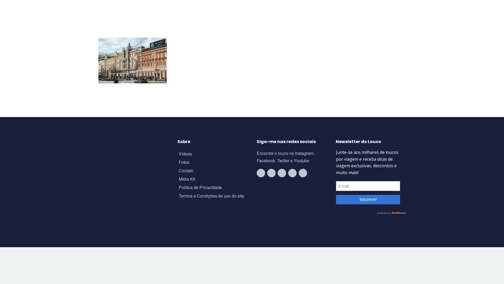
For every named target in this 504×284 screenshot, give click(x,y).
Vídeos (185, 154)
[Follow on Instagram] (271, 173)
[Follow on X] (292, 173)
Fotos (184, 162)
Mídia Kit (187, 179)
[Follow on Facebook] (282, 173)
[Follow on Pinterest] (303, 173)
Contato (186, 171)
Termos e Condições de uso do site (211, 196)
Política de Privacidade (200, 187)
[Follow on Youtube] (261, 173)
